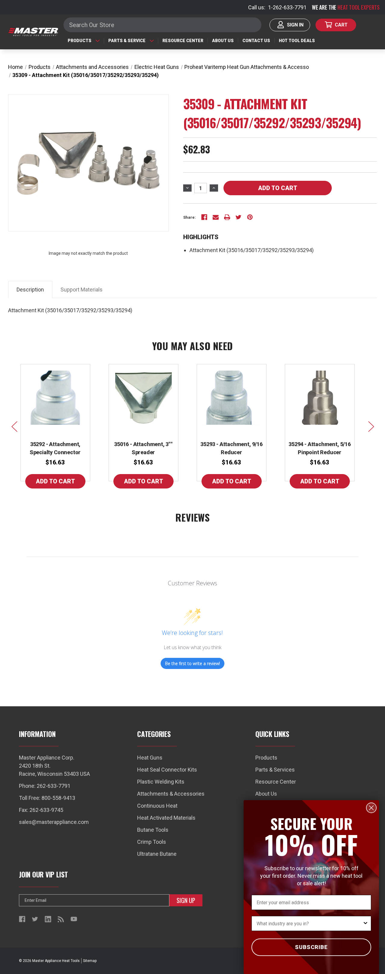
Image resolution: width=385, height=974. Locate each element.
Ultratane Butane (157, 854)
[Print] (227, 217)
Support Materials (81, 289)
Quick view (55, 398)
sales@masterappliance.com (54, 822)
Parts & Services (275, 769)
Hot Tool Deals (297, 40)
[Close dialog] (371, 808)
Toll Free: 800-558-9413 (47, 798)
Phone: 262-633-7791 (44, 786)
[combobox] (309, 923)
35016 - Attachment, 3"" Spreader (143, 448)
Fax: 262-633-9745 (41, 810)
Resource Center (182, 40)
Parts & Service (127, 40)
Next (371, 426)
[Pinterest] (250, 217)
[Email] (216, 217)
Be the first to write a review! (192, 663)
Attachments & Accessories (171, 794)
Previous (14, 426)
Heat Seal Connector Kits (167, 769)
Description (30, 289)
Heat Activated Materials (166, 818)
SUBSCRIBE (311, 947)
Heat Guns (149, 757)
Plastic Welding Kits (160, 781)
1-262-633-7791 (287, 7)
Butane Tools (152, 830)
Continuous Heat (157, 806)
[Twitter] (239, 217)
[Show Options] (365, 923)
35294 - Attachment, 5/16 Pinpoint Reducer (319, 448)
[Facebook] (204, 217)
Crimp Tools (151, 842)
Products (79, 40)
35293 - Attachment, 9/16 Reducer (231, 448)
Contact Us (256, 40)
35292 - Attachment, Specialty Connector (55, 448)
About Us (223, 40)
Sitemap (90, 961)
